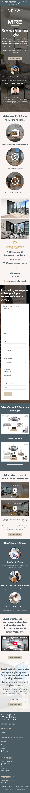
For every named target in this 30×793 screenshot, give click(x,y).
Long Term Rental (5, 763)
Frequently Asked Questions (7, 752)
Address (5, 342)
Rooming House (5, 765)
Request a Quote (15, 58)
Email (5, 333)
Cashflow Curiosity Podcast (7, 780)
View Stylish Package (15, 466)
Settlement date (7, 375)
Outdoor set (8, 371)
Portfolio (3, 748)
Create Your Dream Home (7, 761)
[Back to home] (15, 10)
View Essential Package (15, 438)
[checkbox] (4, 369)
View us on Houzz (5, 772)
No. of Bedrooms (8, 350)
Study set (7, 369)
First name (6, 308)
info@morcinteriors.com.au (7, 734)
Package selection (8, 358)
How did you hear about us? (10, 384)
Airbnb (2, 767)
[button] (2, 10)
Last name (6, 317)
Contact (3, 747)
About (2, 745)
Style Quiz (3, 782)
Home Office (4, 768)
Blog (2, 754)
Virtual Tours (4, 750)
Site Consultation (5, 770)
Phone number (7, 325)
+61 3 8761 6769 (5, 732)
